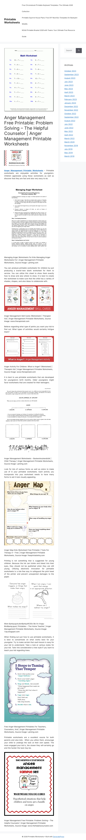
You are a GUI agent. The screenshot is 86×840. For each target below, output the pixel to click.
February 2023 (70, 99)
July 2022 (68, 124)
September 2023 (71, 75)
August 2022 (69, 121)
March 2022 (69, 138)
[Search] (79, 50)
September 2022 (71, 117)
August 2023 (69, 78)
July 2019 (68, 149)
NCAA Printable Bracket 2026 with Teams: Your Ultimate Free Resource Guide (48, 33)
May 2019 (68, 153)
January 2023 (70, 103)
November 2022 (71, 110)
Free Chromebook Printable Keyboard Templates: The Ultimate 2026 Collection (47, 8)
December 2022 (71, 106)
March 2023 (69, 96)
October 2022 (70, 114)
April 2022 (68, 135)
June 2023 (68, 85)
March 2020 (69, 142)
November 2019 (71, 146)
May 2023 (68, 89)
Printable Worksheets (12, 21)
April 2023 (68, 92)
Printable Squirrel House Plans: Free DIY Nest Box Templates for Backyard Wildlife (49, 21)
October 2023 (70, 71)
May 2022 (68, 131)
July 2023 (68, 82)
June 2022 (68, 128)
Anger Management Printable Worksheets (23, 171)
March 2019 (69, 156)
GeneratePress (58, 837)
